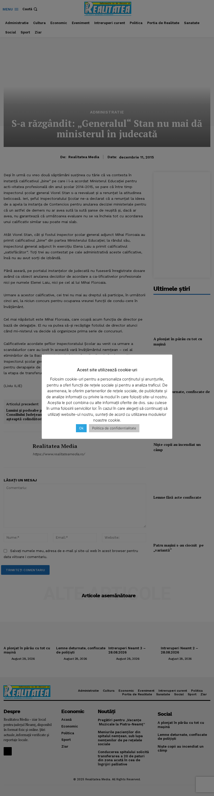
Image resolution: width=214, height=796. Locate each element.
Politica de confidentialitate (114, 428)
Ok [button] (81, 428)
